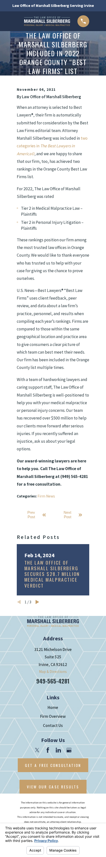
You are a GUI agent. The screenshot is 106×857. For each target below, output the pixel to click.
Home (53, 707)
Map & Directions (53, 671)
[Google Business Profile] (69, 750)
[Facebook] (48, 750)
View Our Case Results (53, 786)
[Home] (47, 21)
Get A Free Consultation (53, 765)
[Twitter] (37, 750)
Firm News (46, 496)
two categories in (52, 145)
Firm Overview (53, 716)
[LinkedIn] (58, 750)
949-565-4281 (53, 681)
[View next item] (37, 602)
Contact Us (53, 725)
